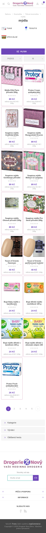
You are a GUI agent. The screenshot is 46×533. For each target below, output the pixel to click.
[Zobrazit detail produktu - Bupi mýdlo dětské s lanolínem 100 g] (11, 328)
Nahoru (8, 14)
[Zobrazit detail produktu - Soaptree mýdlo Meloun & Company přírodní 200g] (34, 161)
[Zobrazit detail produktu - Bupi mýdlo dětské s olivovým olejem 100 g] (34, 328)
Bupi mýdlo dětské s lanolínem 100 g (12, 344)
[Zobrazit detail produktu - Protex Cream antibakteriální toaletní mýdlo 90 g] (34, 75)
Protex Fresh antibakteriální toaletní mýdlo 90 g (12, 386)
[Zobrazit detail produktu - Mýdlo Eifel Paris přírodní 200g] (11, 75)
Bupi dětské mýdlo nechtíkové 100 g (34, 303)
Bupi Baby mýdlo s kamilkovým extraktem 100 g (12, 304)
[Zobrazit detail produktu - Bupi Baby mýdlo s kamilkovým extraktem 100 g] (11, 287)
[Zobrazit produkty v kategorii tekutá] (26, 28)
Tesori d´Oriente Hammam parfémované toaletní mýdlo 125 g (12, 264)
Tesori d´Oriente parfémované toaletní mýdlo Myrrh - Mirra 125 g (34, 264)
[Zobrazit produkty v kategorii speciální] (4, 37)
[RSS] (25, 511)
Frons (14, 524)
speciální (12, 37)
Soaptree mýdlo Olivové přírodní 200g (12, 219)
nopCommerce (34, 524)
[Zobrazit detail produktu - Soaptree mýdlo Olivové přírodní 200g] (11, 203)
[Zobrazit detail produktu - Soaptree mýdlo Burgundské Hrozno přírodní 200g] (34, 118)
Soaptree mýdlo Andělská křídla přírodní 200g (12, 135)
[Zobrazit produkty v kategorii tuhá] (4, 28)
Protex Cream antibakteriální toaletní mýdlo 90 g (34, 92)
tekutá (33, 28)
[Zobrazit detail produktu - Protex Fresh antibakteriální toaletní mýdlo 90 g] (11, 369)
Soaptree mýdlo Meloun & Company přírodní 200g (34, 177)
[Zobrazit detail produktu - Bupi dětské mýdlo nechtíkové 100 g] (34, 287)
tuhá (9, 28)
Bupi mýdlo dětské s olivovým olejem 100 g (34, 345)
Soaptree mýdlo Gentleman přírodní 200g (12, 177)
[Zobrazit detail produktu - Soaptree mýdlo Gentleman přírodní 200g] (11, 161)
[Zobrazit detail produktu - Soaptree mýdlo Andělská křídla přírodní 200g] (11, 118)
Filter (23, 52)
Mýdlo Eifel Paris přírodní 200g (12, 91)
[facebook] (21, 511)
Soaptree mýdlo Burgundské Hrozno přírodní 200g (34, 135)
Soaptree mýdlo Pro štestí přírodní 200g (34, 219)
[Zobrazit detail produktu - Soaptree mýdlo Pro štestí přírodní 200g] (34, 203)
